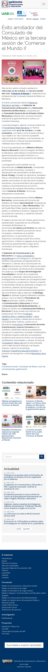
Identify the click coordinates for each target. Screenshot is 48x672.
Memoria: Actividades (10, 566)
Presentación (7, 558)
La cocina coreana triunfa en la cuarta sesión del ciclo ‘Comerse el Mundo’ (34, 433)
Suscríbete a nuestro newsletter (24, 645)
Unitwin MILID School (10, 605)
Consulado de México (28, 367)
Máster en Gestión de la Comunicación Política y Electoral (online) (20, 601)
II (21, 93)
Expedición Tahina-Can (13, 343)
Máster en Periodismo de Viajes (14, 588)
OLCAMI (5, 629)
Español (36, 19)
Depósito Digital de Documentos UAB (16, 568)
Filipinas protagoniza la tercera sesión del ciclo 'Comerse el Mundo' (12, 403)
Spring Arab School (9, 607)
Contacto (5, 578)
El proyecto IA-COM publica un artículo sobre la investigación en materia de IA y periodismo (24, 522)
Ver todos (5, 634)
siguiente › (27, 529)
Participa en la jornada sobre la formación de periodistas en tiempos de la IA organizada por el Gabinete (23, 477)
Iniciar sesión (18, 19)
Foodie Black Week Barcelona (16, 128)
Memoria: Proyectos (9, 563)
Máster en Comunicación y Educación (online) (19, 586)
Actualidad (6, 573)
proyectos (18, 324)
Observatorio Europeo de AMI (13, 631)
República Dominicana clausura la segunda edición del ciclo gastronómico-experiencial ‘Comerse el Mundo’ (11, 435)
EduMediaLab (7, 618)
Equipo (4, 561)
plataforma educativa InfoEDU (25, 351)
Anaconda (27, 667)
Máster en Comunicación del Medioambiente (19, 598)
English (43, 19)
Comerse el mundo (10, 367)
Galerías (5, 575)
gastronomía (21, 369)
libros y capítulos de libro (21, 316)
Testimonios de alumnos (11, 610)
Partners (5, 570)
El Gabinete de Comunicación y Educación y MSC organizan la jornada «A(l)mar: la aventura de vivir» (23, 487)
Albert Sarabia (17, 56)
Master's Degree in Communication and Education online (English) (24, 594)
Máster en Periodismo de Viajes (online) (17, 591)
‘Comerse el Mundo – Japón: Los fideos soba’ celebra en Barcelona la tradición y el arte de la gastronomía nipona (36, 405)
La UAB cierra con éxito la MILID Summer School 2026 (22, 515)
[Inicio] (12, 4)
